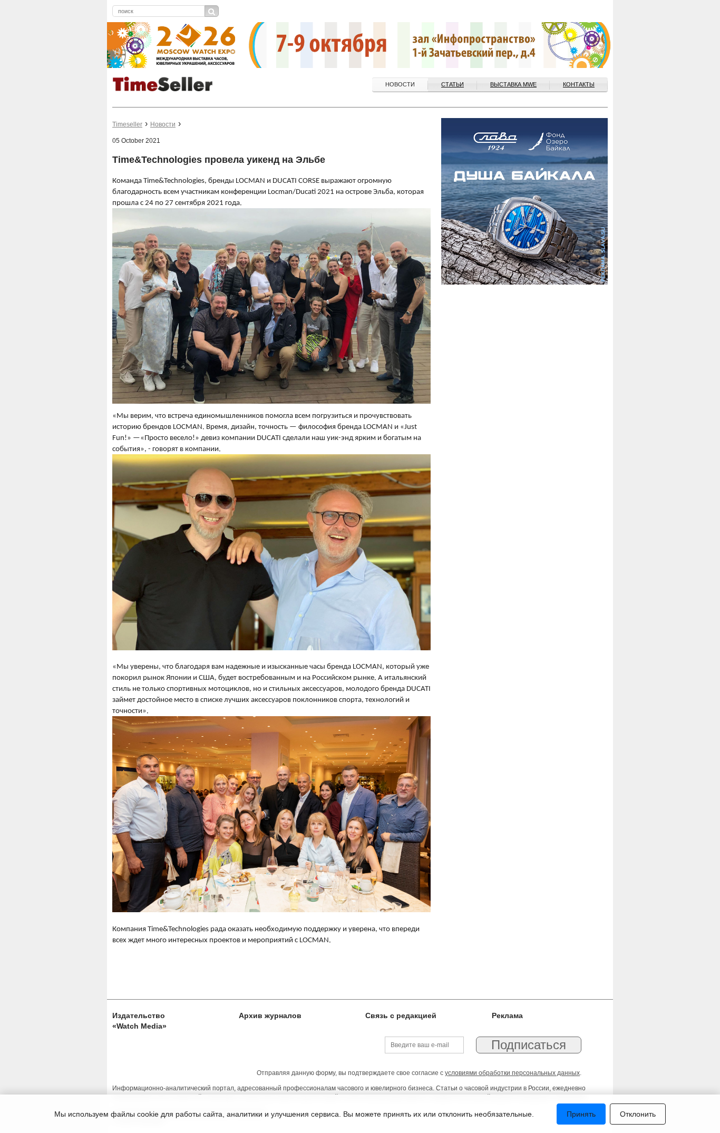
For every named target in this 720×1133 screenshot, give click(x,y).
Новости (400, 84)
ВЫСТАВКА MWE (513, 84)
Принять (581, 1114)
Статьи (452, 84)
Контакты (579, 84)
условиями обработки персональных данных (512, 1073)
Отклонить (638, 1114)
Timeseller (127, 124)
